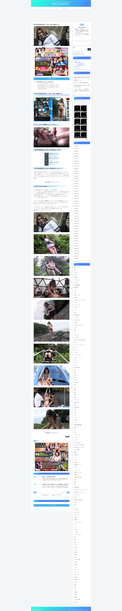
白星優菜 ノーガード (78, 80)
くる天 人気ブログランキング (78, 54)
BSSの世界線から (78, 62)
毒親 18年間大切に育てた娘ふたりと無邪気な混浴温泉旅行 (82, 86)
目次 (51, 78)
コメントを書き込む (51, 505)
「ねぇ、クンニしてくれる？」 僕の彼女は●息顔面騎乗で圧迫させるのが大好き (82, 77)
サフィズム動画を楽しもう (80, 65)
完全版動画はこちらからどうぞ (51, 182)
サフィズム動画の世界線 (79, 63)
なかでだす (77, 66)
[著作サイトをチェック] (82, 37)
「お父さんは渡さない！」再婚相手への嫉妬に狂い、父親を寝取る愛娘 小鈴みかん (82, 91)
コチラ (42, 209)
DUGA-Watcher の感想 (42, 88)
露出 (50, 158)
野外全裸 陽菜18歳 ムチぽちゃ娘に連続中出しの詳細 (48, 85)
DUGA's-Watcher (82, 27)
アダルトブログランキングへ (78, 52)
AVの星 (76, 60)
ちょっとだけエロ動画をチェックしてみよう (46, 83)
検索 (74, 47)
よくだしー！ (77, 68)
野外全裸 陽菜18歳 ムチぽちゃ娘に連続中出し (45, 81)
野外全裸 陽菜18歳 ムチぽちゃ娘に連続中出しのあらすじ (49, 87)
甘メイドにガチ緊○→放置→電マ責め (81, 82)
